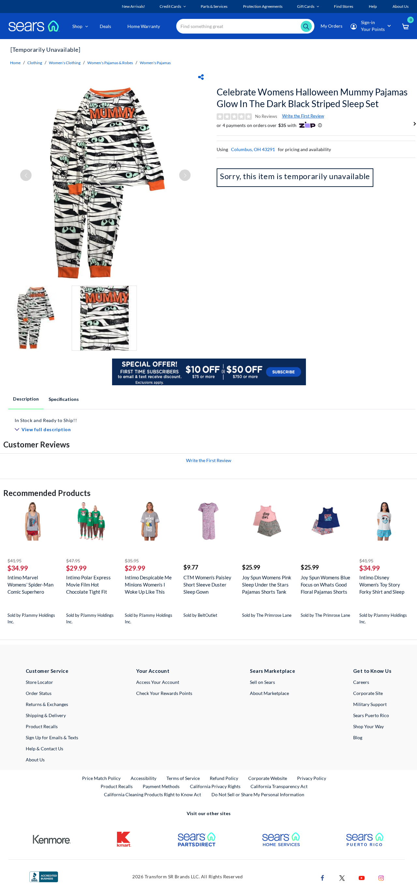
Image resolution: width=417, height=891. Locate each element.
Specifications (64, 399)
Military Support (370, 704)
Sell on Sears (262, 682)
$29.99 (76, 568)
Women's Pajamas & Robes (110, 62)
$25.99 (251, 567)
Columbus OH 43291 (253, 149)
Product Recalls (42, 726)
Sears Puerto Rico (371, 715)
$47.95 (73, 560)
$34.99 (17, 568)
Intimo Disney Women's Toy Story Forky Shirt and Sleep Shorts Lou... (381, 584)
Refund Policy (224, 778)
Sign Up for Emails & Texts (52, 737)
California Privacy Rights (215, 786)
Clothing (34, 62)
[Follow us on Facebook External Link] (322, 877)
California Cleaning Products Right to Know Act (152, 794)
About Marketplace (269, 693)
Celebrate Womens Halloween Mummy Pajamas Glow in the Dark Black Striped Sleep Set (312, 97)
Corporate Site (368, 693)
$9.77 (190, 567)
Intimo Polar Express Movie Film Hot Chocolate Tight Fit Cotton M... (88, 584)
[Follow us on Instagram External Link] (381, 877)
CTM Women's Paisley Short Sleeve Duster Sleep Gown (207, 584)
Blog (357, 737)
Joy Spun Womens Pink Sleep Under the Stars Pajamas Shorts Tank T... (266, 584)
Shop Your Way (368, 726)
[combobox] (245, 26)
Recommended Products (47, 493)
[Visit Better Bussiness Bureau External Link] (43, 876)
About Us (35, 759)
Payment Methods (161, 786)
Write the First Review (303, 116)
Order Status (38, 693)
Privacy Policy (311, 778)
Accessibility (143, 778)
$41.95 (14, 560)
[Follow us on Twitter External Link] (342, 877)
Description (26, 399)
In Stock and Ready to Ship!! (46, 420)
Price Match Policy (101, 778)
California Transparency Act (279, 786)
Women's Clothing (64, 62)
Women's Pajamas (155, 62)
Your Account (152, 671)
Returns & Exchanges (47, 704)
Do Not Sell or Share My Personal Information (257, 794)
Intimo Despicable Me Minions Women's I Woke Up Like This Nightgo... (148, 584)
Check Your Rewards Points (164, 693)
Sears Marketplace (272, 671)
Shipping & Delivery (46, 715)
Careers (361, 682)
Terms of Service (183, 778)
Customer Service (47, 671)
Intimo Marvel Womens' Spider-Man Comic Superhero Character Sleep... (30, 584)
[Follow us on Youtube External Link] (361, 877)
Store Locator (39, 682)
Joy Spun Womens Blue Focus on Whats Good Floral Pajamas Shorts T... (325, 584)
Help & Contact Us (44, 748)
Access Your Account (157, 682)
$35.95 (132, 560)
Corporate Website (268, 778)
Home (15, 62)
